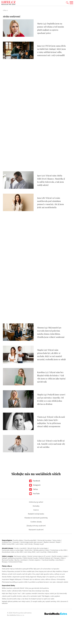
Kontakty (36, 506)
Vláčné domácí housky (30, 558)
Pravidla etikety (18, 540)
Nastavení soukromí (36, 529)
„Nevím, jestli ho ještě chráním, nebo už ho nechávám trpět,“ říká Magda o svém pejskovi (31, 596)
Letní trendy (29, 544)
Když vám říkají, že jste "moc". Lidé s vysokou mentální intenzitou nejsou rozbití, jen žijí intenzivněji (34, 593)
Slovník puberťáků (30, 540)
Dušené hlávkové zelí (46, 558)
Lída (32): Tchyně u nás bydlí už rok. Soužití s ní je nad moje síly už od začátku (51, 443)
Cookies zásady (36, 522)
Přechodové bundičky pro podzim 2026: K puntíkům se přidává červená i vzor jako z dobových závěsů (35, 582)
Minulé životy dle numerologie (38, 548)
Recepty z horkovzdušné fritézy (12, 562)
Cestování (16, 542)
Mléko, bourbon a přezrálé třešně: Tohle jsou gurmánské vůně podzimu (25, 588)
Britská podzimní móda (41, 550)
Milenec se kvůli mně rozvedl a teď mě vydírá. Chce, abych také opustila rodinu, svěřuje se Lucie (33, 574)
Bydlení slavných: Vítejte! (52, 542)
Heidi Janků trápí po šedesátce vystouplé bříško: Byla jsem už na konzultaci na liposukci (30, 569)
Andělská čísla (6, 542)
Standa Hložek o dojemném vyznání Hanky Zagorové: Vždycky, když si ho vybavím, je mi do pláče (33, 577)
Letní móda (19, 544)
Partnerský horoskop (44, 540)
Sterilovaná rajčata (20, 556)
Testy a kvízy (56, 540)
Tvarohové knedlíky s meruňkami (52, 560)
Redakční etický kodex (36, 514)
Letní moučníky (41, 552)
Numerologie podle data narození (32, 542)
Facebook (36, 481)
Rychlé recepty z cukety (59, 556)
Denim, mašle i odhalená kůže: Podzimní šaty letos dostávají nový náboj (25, 591)
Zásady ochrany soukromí (36, 526)
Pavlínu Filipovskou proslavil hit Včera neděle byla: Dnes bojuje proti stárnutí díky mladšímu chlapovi (35, 571)
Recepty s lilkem (59, 558)
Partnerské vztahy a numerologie (12, 550)
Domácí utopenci (34, 560)
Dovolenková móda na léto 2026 (12, 552)
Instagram (37, 485)
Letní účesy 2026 (29, 552)
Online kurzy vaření (36, 502)
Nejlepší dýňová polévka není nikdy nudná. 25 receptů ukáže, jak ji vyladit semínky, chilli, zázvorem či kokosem (35, 602)
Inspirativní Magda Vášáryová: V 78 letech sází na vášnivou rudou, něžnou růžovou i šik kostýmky (33, 579)
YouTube (36, 493)
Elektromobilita (53, 552)
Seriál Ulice (28, 550)
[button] (67, 2)
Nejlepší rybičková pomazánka (12, 558)
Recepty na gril (39, 544)
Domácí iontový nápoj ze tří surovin (39, 556)
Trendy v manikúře (20, 548)
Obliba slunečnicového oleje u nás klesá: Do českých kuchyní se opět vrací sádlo (28, 599)
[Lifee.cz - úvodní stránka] (8, 3)
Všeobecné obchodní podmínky (36, 518)
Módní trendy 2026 (8, 544)
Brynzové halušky (7, 560)
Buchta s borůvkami (21, 560)
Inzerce (36, 510)
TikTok (35, 489)
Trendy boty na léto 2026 (58, 550)
